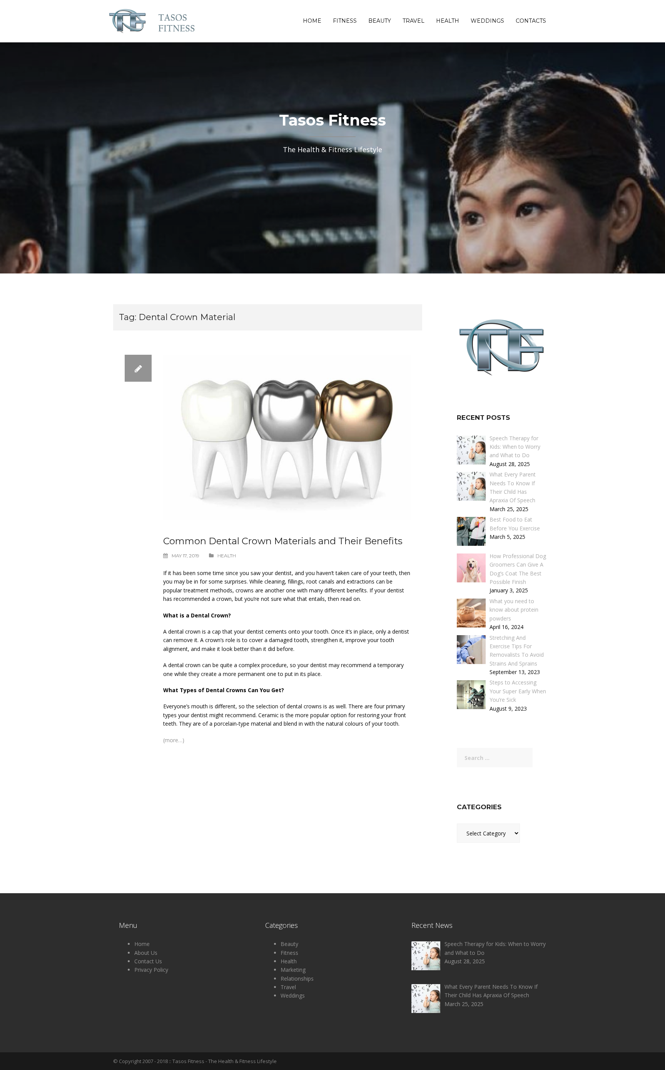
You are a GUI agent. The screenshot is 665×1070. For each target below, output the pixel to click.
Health (447, 21)
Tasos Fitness (188, 1061)
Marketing (293, 969)
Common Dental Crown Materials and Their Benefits (283, 541)
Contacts (531, 21)
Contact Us (148, 961)
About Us (145, 952)
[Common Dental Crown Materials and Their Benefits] (287, 436)
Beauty (379, 21)
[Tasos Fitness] (153, 20)
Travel (413, 21)
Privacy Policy (151, 969)
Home (312, 21)
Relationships (297, 978)
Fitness (345, 21)
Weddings (487, 21)
